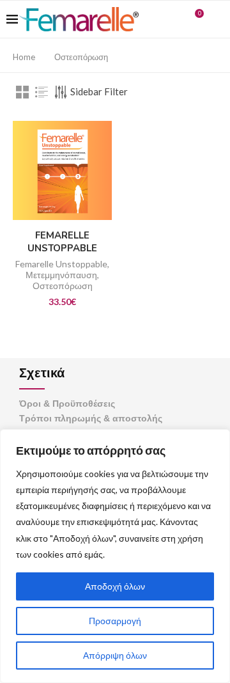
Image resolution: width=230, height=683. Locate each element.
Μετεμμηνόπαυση (61, 274)
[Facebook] (161, 19)
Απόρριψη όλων (115, 655)
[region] (115, 556)
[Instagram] (175, 19)
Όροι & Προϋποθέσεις (67, 403)
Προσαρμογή (115, 620)
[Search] (217, 19)
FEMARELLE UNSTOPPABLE (62, 242)
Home (24, 57)
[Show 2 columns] (22, 92)
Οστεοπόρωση (63, 285)
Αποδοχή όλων (115, 586)
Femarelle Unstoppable (61, 263)
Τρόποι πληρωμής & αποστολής (90, 418)
